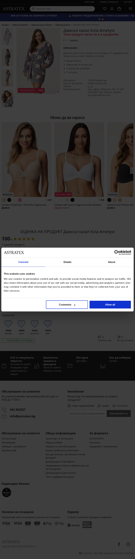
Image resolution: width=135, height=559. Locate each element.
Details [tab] (68, 262)
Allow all (110, 304)
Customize (65, 304)
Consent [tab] (23, 262)
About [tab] (111, 262)
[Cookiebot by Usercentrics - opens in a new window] (116, 252)
